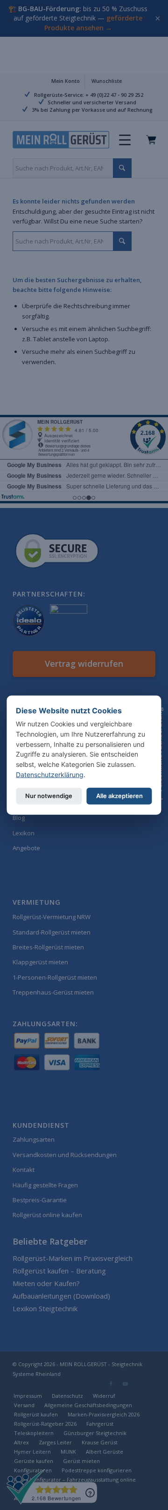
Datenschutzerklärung (50, 774)
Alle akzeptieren (119, 795)
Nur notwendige (48, 795)
